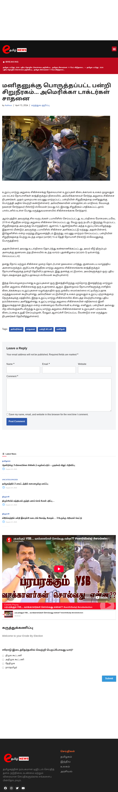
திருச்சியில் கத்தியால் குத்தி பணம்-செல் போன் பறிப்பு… (28, 501)
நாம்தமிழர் (11, 667)
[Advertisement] (59, 20)
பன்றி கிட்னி (45, 329)
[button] (114, 49)
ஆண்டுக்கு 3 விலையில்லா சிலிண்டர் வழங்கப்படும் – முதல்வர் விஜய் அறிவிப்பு (38, 465)
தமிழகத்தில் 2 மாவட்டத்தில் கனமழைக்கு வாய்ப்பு (25, 483)
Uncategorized (10, 480)
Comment (12, 376)
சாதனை (30, 329)
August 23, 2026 (11, 505)
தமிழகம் (6, 461)
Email (46, 364)
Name (10, 364)
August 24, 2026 (11, 469)
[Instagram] (11, 788)
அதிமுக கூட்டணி (14, 659)
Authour (8, 105)
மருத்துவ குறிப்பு (40, 105)
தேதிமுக (10, 663)
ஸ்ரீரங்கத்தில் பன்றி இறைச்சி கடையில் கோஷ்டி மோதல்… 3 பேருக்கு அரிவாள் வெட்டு (42, 518)
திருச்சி (5, 497)
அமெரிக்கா (16, 329)
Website (82, 364)
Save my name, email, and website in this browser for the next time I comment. (48, 414)
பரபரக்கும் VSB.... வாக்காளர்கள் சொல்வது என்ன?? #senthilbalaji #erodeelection (48, 607)
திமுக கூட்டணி (13, 655)
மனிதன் (60, 329)
